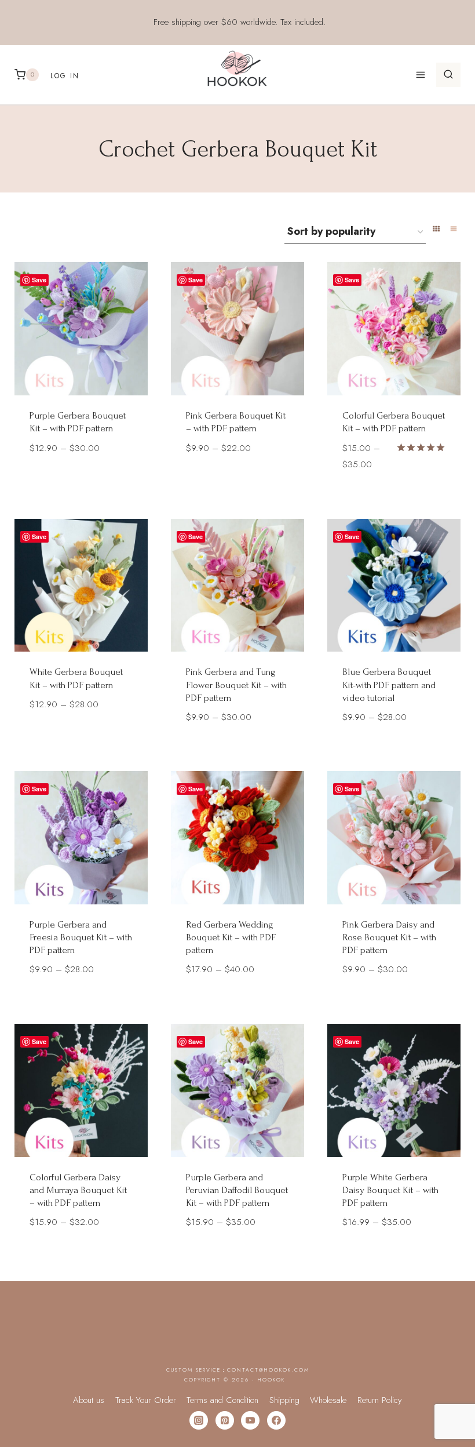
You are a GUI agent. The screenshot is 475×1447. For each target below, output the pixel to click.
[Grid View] (436, 229)
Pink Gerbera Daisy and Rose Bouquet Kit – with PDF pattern (389, 937)
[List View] (454, 229)
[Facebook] (276, 1420)
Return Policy (379, 1400)
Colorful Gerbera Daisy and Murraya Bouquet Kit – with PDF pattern (78, 1190)
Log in (64, 76)
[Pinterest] (224, 1420)
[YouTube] (250, 1420)
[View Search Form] (448, 75)
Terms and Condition (222, 1400)
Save (39, 279)
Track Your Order (145, 1400)
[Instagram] (198, 1420)
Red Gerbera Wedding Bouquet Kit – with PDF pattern (231, 937)
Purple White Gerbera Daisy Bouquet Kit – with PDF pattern (390, 1190)
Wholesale (328, 1400)
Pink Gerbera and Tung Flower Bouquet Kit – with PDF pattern (236, 684)
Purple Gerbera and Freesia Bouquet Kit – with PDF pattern (81, 937)
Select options (81, 482)
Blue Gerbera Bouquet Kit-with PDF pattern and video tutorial (389, 684)
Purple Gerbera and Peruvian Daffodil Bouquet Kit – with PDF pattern (237, 1190)
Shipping (284, 1400)
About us (88, 1400)
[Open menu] (420, 74)
